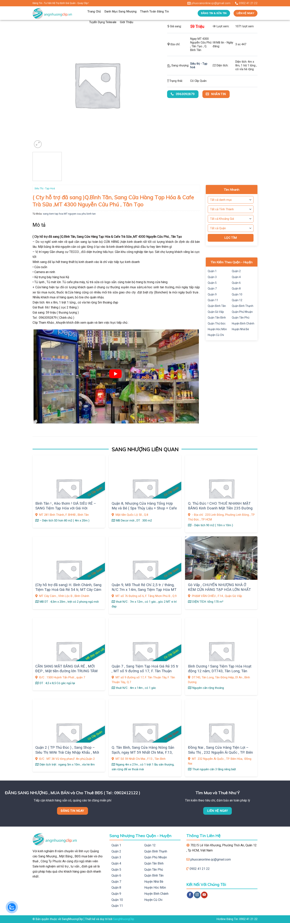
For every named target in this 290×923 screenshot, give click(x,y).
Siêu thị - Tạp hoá (45, 188)
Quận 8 (236, 288)
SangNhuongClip (123, 919)
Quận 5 (212, 282)
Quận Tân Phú (240, 317)
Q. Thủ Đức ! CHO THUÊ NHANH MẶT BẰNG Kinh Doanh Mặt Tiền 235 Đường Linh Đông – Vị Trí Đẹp (220, 508)
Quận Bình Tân (217, 305)
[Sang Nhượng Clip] (57, 13)
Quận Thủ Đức (216, 323)
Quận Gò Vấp (216, 311)
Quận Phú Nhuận (242, 311)
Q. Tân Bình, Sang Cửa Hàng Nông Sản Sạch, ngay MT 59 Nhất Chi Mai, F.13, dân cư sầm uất (143, 752)
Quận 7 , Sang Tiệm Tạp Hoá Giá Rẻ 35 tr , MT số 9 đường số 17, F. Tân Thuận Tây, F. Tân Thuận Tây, (145, 671)
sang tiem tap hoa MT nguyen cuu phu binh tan (69, 213)
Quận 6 (236, 282)
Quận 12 (237, 300)
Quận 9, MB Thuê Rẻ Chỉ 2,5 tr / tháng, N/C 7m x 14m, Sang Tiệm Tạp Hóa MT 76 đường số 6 (144, 590)
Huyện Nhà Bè (240, 329)
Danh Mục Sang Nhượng (121, 11)
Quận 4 (236, 277)
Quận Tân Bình (217, 317)
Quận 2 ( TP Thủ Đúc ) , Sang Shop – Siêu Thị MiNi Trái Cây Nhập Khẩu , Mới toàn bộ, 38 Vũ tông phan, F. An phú (67, 752)
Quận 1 (212, 271)
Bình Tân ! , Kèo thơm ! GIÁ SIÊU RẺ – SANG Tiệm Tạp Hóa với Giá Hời (65, 505)
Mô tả (39, 225)
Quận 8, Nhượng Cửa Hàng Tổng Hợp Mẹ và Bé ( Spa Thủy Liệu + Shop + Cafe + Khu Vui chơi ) (144, 508)
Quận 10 (237, 294)
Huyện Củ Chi (216, 335)
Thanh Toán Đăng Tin (154, 11)
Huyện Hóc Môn (217, 329)
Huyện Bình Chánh (243, 323)
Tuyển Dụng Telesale (102, 22)
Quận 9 (212, 294)
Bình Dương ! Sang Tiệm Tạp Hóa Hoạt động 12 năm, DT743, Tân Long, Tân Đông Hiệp (219, 671)
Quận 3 (212, 277)
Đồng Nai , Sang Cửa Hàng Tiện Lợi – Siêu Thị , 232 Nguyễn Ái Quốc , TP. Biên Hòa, (220, 752)
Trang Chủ (94, 11)
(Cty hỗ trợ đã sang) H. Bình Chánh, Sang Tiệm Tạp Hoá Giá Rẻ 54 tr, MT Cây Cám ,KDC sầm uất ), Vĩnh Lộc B (68, 590)
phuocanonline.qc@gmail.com (210, 859)
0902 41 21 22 (200, 869)
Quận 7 (212, 288)
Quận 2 (236, 271)
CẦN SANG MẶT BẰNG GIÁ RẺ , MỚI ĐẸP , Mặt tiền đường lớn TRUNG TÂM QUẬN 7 (66, 671)
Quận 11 (213, 300)
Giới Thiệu (126, 22)
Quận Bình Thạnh (242, 305)
